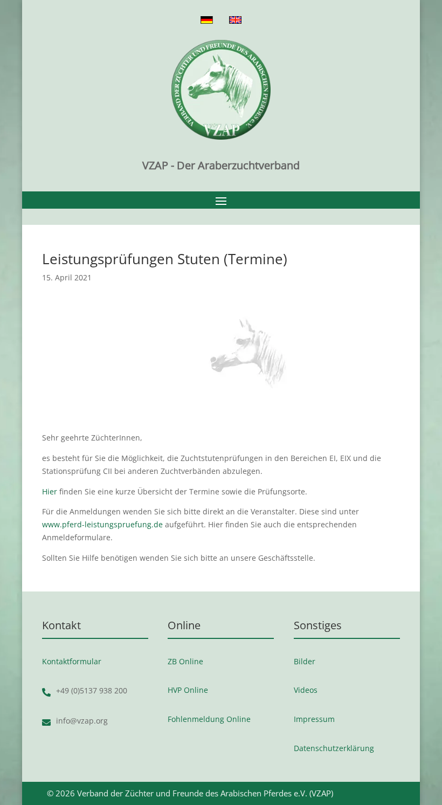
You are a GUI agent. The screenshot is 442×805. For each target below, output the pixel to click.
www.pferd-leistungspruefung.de (102, 524)
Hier (49, 491)
